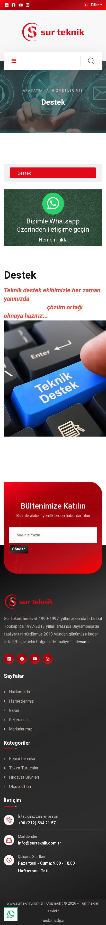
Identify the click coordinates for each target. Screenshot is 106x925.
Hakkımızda (19, 691)
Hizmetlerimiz (21, 701)
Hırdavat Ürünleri (24, 777)
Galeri (14, 710)
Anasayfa (33, 90)
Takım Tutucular (23, 768)
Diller (94, 5)
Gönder (18, 549)
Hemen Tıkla (53, 240)
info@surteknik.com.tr (39, 843)
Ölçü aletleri (20, 786)
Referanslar (19, 719)
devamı (82, 641)
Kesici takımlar (22, 758)
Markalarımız (20, 729)
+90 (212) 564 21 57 (37, 823)
